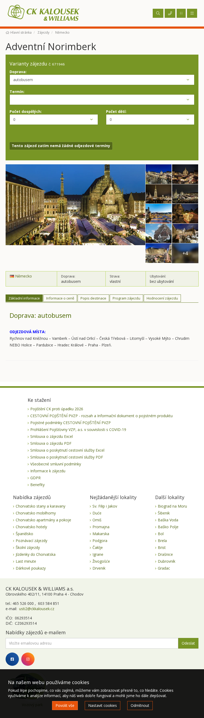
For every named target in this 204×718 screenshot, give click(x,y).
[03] (185, 174)
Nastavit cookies (102, 705)
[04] (158, 194)
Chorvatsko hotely (31, 526)
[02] (158, 174)
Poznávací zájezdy (31, 540)
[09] (185, 234)
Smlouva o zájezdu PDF (50, 443)
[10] (158, 253)
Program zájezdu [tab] (126, 298)
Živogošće (101, 561)
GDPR (35, 477)
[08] (158, 234)
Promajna (100, 526)
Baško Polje (168, 526)
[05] (185, 194)
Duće (96, 513)
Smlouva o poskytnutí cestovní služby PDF (66, 457)
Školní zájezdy (28, 547)
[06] (158, 214)
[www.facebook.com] (12, 659)
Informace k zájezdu (47, 470)
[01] (75, 213)
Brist (162, 547)
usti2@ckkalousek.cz (36, 608)
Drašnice (165, 554)
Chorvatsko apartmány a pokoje (43, 519)
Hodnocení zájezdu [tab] (162, 298)
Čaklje (97, 547)
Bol (161, 533)
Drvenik (98, 568)
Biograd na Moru (172, 506)
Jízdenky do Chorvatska (36, 554)
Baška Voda (168, 519)
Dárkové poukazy (31, 568)
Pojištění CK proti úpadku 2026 (56, 408)
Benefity (37, 484)
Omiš (96, 519)
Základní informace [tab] (24, 298)
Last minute (26, 561)
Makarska (100, 533)
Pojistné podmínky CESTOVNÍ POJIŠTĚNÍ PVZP (70, 422)
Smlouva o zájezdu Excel (51, 436)
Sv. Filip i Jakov (104, 506)
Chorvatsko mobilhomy (36, 513)
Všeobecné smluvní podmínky (55, 463)
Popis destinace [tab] (93, 298)
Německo (23, 276)
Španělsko (24, 533)
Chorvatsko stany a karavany (40, 506)
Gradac (164, 568)
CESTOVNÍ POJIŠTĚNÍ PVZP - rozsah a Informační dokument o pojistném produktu (101, 415)
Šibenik (164, 513)
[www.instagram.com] (28, 659)
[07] (185, 214)
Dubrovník (166, 561)
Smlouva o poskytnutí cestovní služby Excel (67, 450)
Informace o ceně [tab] (60, 298)
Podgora (99, 540)
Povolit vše (65, 705)
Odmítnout (140, 705)
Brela (162, 540)
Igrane (97, 554)
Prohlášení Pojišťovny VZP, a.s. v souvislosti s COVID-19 (78, 429)
